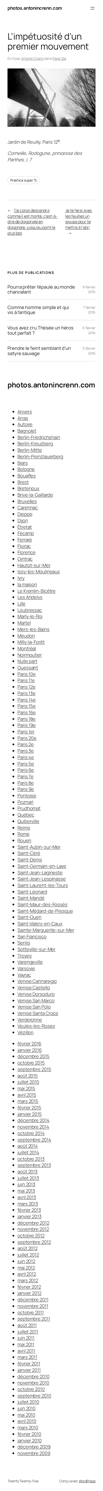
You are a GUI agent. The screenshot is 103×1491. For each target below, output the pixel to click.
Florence (27, 552)
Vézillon (26, 1032)
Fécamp (26, 533)
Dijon (23, 520)
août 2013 (28, 1171)
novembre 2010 (33, 1382)
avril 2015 (27, 1095)
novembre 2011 (33, 1306)
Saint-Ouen (30, 917)
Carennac (28, 507)
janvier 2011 (29, 1370)
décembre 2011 (33, 1299)
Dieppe (25, 514)
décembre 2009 (34, 1446)
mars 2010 (28, 1427)
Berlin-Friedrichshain (39, 437)
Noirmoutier (30, 655)
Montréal (27, 648)
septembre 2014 (34, 1139)
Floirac (24, 546)
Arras (23, 418)
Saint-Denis (30, 859)
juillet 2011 (28, 1331)
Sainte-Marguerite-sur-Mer (46, 930)
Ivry (21, 578)
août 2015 (28, 1075)
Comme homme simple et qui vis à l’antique (38, 310)
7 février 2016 (89, 310)
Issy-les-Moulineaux (39, 571)
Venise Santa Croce (38, 1013)
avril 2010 (27, 1421)
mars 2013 (28, 1203)
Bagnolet (27, 431)
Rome (24, 834)
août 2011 (27, 1325)
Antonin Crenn (32, 58)
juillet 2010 (28, 1402)
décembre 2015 (34, 1056)
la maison (27, 584)
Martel (24, 623)
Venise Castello (34, 987)
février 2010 (29, 1434)
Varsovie (26, 968)
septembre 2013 (34, 1165)
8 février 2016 (89, 289)
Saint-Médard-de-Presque (45, 911)
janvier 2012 (30, 1293)
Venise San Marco (36, 1000)
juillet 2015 (28, 1082)
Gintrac (25, 559)
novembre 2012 (33, 1229)
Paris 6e (26, 770)
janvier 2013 (30, 1216)
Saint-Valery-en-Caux (40, 923)
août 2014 (28, 1146)
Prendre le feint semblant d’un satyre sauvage (39, 351)
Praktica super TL (23, 180)
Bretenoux (29, 488)
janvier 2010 (30, 1440)
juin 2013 (26, 1184)
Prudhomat (29, 808)
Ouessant (28, 667)
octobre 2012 (31, 1235)
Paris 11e (26, 680)
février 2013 (29, 1210)
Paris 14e (27, 699)
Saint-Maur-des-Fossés (43, 904)
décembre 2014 (34, 1120)
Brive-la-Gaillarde (35, 495)
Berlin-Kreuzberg (35, 443)
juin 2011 (26, 1338)
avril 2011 (26, 1351)
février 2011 (29, 1363)
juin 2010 (27, 1408)
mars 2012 (28, 1280)
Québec (26, 814)
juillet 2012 (28, 1254)
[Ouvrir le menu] (93, 8)
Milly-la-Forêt (31, 642)
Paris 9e (26, 789)
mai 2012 (26, 1267)
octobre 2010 (31, 1389)
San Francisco (32, 936)
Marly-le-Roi (30, 616)
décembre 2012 (33, 1223)
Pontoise (27, 795)
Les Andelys (30, 597)
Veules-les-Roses (36, 1026)
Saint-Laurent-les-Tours (43, 885)
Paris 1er (26, 731)
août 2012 (28, 1248)
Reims (24, 827)
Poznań (25, 802)
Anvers (25, 411)
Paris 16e (27, 712)
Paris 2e (26, 744)
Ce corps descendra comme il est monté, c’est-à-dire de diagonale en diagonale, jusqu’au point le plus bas (33, 222)
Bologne (26, 469)
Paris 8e (26, 783)
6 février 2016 (89, 330)
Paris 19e (27, 725)
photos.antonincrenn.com (35, 8)
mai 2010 (26, 1415)
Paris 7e (26, 776)
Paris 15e (27, 706)
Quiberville (28, 821)
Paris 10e (27, 674)
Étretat (25, 527)
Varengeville (30, 962)
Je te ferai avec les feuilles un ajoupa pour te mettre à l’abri (78, 219)
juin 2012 (26, 1261)
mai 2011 (26, 1344)
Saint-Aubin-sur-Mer (39, 847)
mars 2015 (28, 1101)
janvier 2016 (30, 1050)
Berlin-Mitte (30, 450)
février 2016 (29, 1043)
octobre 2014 (31, 1133)
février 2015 (29, 1107)
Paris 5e (26, 763)
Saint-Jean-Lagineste (40, 872)
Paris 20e (27, 738)
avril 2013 (27, 1197)
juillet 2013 (28, 1178)
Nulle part (27, 661)
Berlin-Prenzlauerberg (40, 456)
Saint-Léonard (32, 891)
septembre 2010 (34, 1395)
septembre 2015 (34, 1069)
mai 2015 (26, 1088)
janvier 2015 (30, 1114)
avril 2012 (27, 1274)
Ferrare (25, 539)
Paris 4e (26, 757)
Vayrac (24, 975)
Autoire (25, 424)
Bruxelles (27, 501)
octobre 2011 (31, 1312)
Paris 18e (27, 719)
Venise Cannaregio (37, 981)
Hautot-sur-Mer (34, 565)
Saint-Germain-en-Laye (42, 866)
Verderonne (30, 1019)
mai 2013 (26, 1190)
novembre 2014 (33, 1126)
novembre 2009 (34, 1453)
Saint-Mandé (31, 898)
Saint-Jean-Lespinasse (42, 878)
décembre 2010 (34, 1376)
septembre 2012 (34, 1242)
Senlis (24, 942)
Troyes (25, 955)
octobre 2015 (31, 1062)
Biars (23, 463)
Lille (22, 603)
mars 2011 (27, 1357)
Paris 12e (59, 58)
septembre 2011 (34, 1318)
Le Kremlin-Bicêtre (37, 591)
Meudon (26, 635)
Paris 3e (26, 750)
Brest (23, 482)
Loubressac (30, 610)
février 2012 (29, 1287)
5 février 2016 (89, 351)
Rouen (24, 840)
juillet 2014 (28, 1152)
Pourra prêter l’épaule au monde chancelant (41, 289)
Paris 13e (27, 693)
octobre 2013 (31, 1159)
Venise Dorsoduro (36, 994)
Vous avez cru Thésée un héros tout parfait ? (41, 330)
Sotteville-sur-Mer (37, 949)
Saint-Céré (29, 853)
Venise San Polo (34, 1006)
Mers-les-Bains (34, 629)
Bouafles (27, 475)
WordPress (87, 1481)
